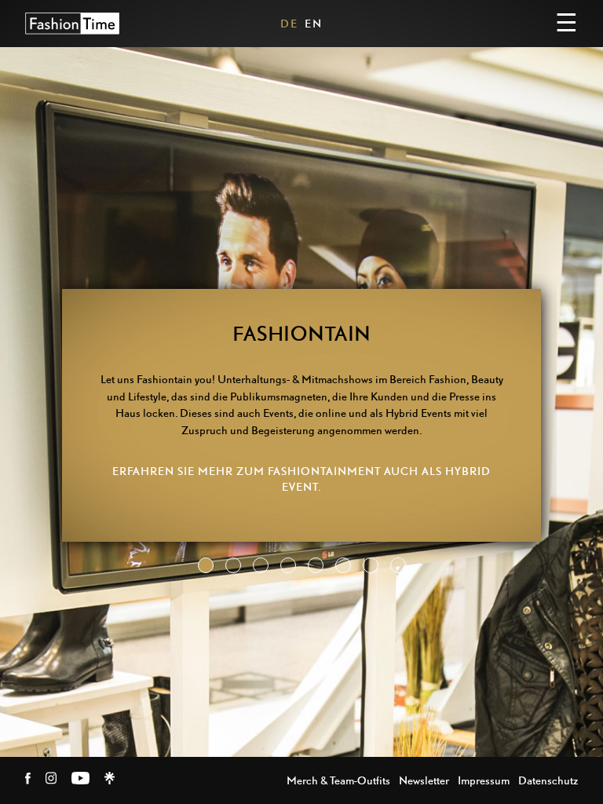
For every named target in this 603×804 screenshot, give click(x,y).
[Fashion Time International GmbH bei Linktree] (109, 780)
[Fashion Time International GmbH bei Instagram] (52, 780)
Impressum (484, 780)
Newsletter (424, 780)
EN (314, 23)
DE (289, 23)
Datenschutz (548, 780)
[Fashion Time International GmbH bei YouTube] (81, 780)
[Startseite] (72, 23)
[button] (206, 565)
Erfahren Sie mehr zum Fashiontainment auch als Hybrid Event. (301, 478)
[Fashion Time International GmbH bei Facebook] (29, 780)
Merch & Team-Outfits (338, 780)
